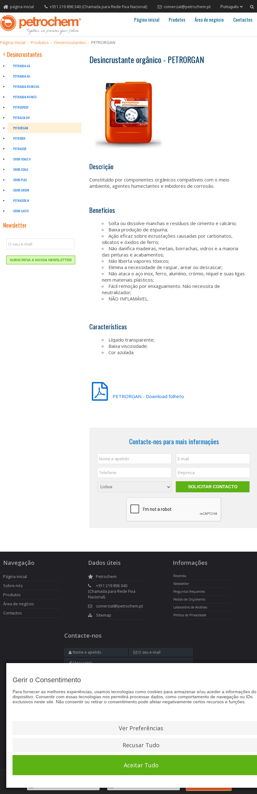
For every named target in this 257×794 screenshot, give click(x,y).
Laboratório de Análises (190, 607)
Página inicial (146, 19)
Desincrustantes (23, 55)
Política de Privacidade (189, 615)
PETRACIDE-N (21, 200)
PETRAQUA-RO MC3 (24, 97)
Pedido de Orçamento (189, 599)
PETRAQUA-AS (21, 65)
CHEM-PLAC (20, 179)
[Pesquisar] (252, 6)
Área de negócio (209, 19)
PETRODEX (19, 138)
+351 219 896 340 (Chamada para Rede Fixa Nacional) (98, 6)
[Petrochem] (40, 24)
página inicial (22, 6)
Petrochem (106, 576)
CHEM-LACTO (21, 210)
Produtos (177, 19)
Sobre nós (13, 585)
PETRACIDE (19, 148)
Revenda (179, 576)
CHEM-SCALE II (22, 159)
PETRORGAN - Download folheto (138, 396)
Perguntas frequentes (189, 591)
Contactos (242, 19)
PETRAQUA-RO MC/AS (26, 86)
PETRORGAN (20, 128)
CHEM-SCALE (20, 169)
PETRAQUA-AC (21, 76)
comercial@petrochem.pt (187, 6)
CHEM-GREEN (21, 190)
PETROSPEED (20, 107)
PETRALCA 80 (21, 117)
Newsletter (181, 583)
